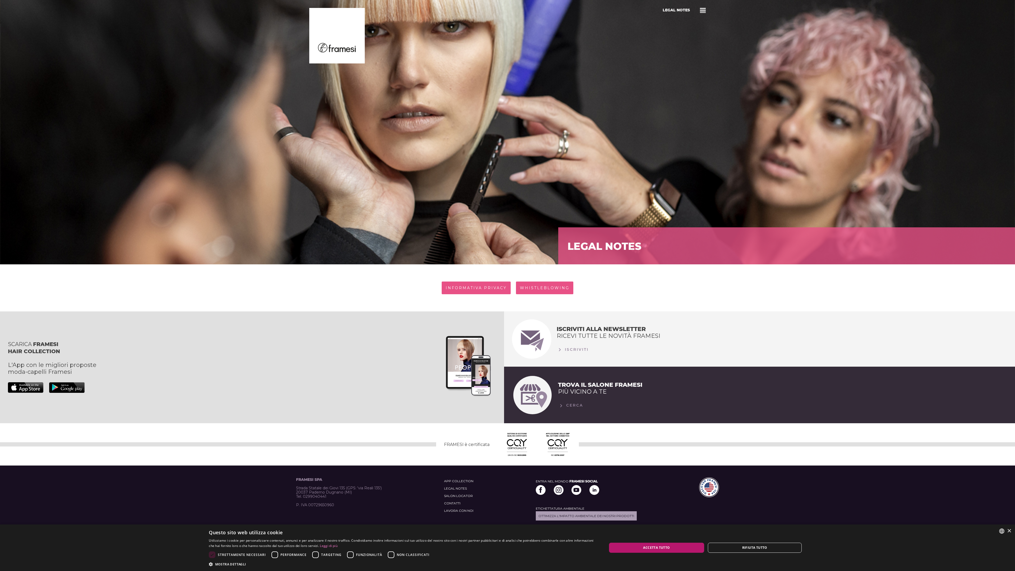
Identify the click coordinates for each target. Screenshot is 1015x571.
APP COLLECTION (458, 481)
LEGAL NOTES (455, 488)
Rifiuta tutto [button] (754, 547)
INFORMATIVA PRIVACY (476, 288)
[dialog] (507, 547)
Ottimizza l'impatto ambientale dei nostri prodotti (586, 516)
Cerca (573, 405)
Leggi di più (329, 546)
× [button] (1009, 531)
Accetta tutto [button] (656, 547)
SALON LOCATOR (458, 496)
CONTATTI (452, 503)
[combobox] (1001, 531)
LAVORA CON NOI (458, 511)
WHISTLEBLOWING (544, 288)
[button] (402, 564)
